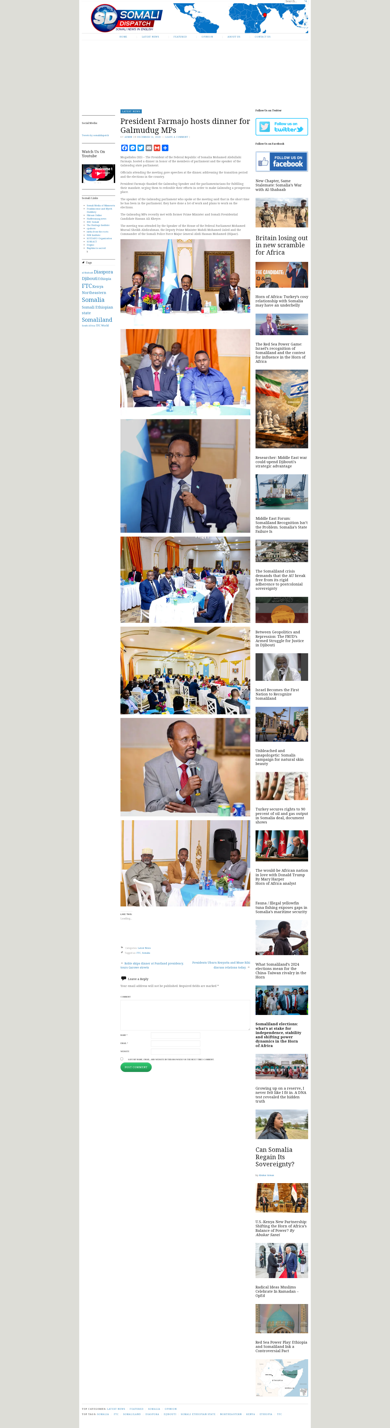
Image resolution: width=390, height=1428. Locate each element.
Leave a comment (176, 137)
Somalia (93, 300)
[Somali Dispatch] (195, 18)
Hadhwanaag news (96, 218)
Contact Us (263, 36)
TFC (98, 325)
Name (124, 1035)
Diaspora (103, 272)
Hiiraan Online (94, 215)
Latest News (150, 36)
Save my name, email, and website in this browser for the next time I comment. (171, 1059)
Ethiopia (104, 279)
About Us (234, 36)
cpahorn (91, 228)
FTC (87, 285)
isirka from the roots (97, 231)
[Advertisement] (195, 71)
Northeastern (94, 292)
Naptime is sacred (96, 248)
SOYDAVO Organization (99, 238)
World (105, 325)
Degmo (90, 244)
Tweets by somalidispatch (95, 135)
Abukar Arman (266, 1175)
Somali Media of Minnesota (101, 205)
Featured (180, 36)
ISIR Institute (93, 235)
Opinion (207, 36)
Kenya (97, 286)
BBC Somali (93, 221)
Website (124, 1051)
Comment (125, 996)
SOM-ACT (92, 241)
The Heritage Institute (98, 225)
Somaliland (97, 319)
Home (123, 36)
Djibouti (90, 278)
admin (128, 137)
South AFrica (88, 325)
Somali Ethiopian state (198, 1414)
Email (124, 1043)
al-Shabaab (87, 272)
